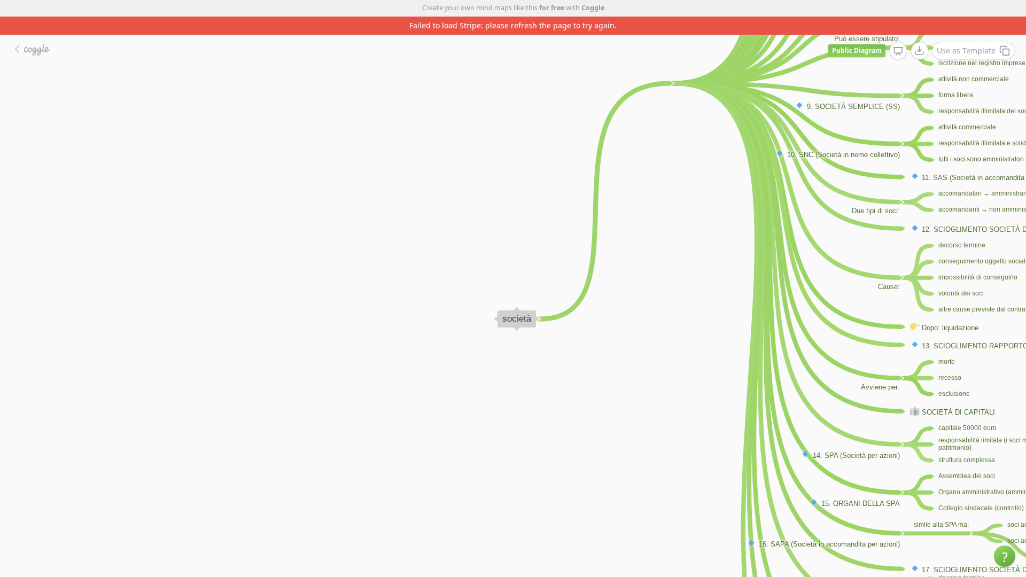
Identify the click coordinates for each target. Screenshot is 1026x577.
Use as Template (966, 50)
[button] (1004, 556)
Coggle (592, 7)
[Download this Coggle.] (919, 50)
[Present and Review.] (898, 51)
